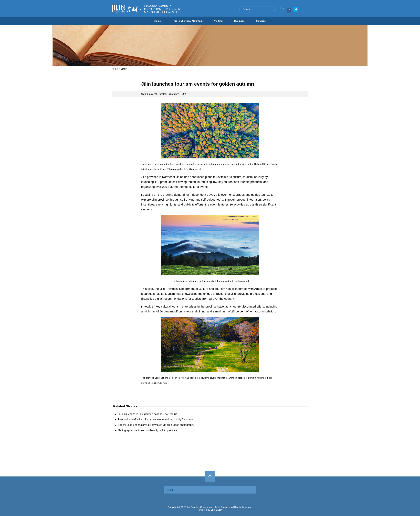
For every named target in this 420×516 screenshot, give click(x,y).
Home (157, 21)
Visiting (218, 21)
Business (239, 21)
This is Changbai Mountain (187, 21)
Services (261, 21)
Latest (124, 68)
